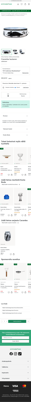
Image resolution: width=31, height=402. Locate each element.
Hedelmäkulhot (10, 15)
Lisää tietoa (26, 87)
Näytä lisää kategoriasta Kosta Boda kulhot (12, 307)
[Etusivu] (6, 4)
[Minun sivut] (18, 4)
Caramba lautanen (20, 15)
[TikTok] (20, 354)
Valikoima (5, 367)
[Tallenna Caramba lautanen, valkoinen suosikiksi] (28, 321)
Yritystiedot (6, 378)
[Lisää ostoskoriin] (12, 175)
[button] (4, 64)
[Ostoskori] (25, 4)
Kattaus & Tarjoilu (6, 14)
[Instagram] (15, 354)
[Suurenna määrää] (6, 321)
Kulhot (3, 15)
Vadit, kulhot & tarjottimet (19, 14)
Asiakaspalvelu (6, 361)
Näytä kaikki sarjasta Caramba (9, 222)
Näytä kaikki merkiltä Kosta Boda (10, 184)
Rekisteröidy (25, 72)
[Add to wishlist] (9, 175)
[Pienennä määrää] (2, 321)
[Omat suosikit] (21, 4)
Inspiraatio (5, 373)
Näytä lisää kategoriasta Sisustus (10, 310)
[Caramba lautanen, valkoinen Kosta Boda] (15, 32)
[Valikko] (29, 4)
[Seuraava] (28, 32)
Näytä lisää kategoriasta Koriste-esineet (12, 313)
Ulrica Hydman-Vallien (6, 56)
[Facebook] (11, 354)
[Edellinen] (2, 32)
